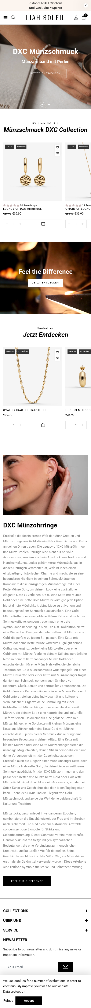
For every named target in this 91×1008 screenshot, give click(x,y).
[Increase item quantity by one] (20, 224)
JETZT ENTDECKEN (45, 73)
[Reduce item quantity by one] (7, 224)
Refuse (8, 1001)
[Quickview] (57, 153)
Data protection (14, 992)
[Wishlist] (57, 147)
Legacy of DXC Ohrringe (22, 208)
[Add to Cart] (43, 224)
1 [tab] (42, 104)
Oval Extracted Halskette (25, 410)
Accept (29, 1001)
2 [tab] (49, 104)
